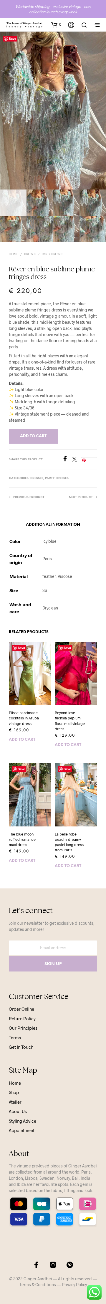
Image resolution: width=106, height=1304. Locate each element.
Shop (14, 1092)
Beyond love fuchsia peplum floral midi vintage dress (70, 720)
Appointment (21, 1130)
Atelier (15, 1102)
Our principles (23, 1028)
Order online (21, 1009)
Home (13, 254)
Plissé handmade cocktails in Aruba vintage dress (24, 718)
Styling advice (22, 1121)
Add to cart (22, 740)
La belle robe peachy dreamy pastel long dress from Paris (69, 842)
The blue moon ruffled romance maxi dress (22, 839)
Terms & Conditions (37, 1284)
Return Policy (22, 1018)
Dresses (30, 254)
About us (18, 1111)
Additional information (53, 525)
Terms (15, 1037)
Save (12, 38)
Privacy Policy (74, 1284)
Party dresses (52, 254)
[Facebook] (67, 459)
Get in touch (21, 1047)
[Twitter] (76, 459)
